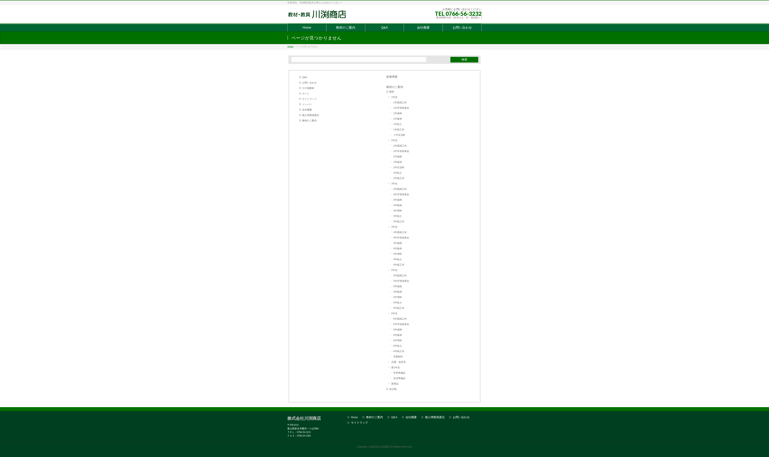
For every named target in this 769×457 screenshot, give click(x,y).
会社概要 (307, 109)
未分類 (393, 389)
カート (305, 93)
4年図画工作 (400, 232)
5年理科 (397, 297)
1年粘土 (397, 124)
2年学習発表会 (401, 151)
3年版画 (397, 205)
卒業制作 (398, 356)
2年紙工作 (398, 178)
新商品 (395, 383)
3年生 (394, 183)
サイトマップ (309, 99)
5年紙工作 (398, 308)
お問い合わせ (309, 82)
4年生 (394, 226)
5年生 (394, 270)
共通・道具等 (398, 362)
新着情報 (392, 76)
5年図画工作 (400, 275)
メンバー (307, 104)
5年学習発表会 (401, 281)
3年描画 (397, 199)
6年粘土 (397, 345)
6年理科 (397, 340)
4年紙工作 (398, 264)
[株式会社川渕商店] (318, 16)
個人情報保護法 (310, 115)
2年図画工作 (400, 145)
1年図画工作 (400, 102)
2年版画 (397, 162)
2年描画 (397, 156)
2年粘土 (397, 172)
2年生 (394, 140)
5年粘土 (397, 302)
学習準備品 (399, 372)
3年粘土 (397, 216)
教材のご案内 (309, 120)
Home (354, 417)
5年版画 (397, 291)
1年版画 (397, 118)
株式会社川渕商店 (380, 446)
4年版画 (397, 248)
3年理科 (397, 210)
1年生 (394, 97)
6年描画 (397, 329)
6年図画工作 (400, 318)
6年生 (394, 313)
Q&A (304, 77)
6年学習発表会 (401, 324)
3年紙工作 (398, 221)
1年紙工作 (398, 129)
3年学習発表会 (401, 194)
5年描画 (397, 286)
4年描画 (397, 243)
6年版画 (397, 335)
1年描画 (397, 113)
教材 (391, 91)
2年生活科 (398, 167)
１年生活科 (399, 135)
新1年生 (395, 367)
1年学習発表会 (401, 108)
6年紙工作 (398, 351)
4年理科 (397, 254)
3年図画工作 (400, 189)
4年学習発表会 (401, 237)
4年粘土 (397, 259)
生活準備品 (399, 378)
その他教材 (308, 88)
